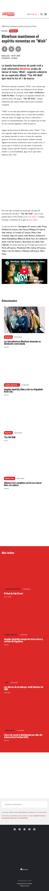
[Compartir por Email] (18, 49)
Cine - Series (7, 597)
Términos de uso (24, 886)
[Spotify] (29, 829)
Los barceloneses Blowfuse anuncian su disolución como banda (22, 342)
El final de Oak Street (13, 593)
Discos (6, 440)
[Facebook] (19, 829)
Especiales (7, 692)
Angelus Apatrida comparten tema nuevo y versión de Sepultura (23, 640)
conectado (22, 812)
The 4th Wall (9, 437)
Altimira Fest (9, 478)
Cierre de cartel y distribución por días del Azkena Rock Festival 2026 (23, 736)
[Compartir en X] (11, 49)
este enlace (32, 217)
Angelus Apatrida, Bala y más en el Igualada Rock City (23, 390)
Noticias (6, 347)
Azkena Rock (9, 730)
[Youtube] (34, 829)
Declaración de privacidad (24, 883)
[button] (32, 14)
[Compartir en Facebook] (4, 49)
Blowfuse (13, 31)
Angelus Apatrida (11, 385)
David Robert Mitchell (12, 589)
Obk (6, 682)
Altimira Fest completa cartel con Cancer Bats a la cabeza (23, 484)
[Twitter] (15, 829)
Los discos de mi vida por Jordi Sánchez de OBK (23, 688)
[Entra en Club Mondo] (24, 869)
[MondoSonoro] (8, 14)
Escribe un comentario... (14, 804)
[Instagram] (24, 829)
